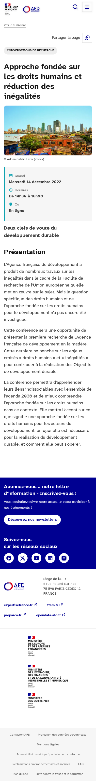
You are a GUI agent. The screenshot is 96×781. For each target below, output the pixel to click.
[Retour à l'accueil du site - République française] (36, 9)
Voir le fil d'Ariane (15, 25)
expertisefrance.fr (18, 605)
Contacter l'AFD (20, 734)
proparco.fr (12, 615)
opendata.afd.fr (48, 615)
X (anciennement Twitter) (23, 558)
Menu (87, 7)
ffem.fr (52, 605)
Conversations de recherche (30, 50)
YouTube (36, 558)
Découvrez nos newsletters (32, 520)
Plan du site (20, 774)
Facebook (9, 558)
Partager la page (87, 38)
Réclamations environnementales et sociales (41, 764)
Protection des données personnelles (62, 734)
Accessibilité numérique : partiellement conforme (48, 754)
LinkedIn (50, 558)
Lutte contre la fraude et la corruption (59, 774)
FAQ (81, 764)
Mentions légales (48, 744)
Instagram (64, 558)
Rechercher (75, 7)
